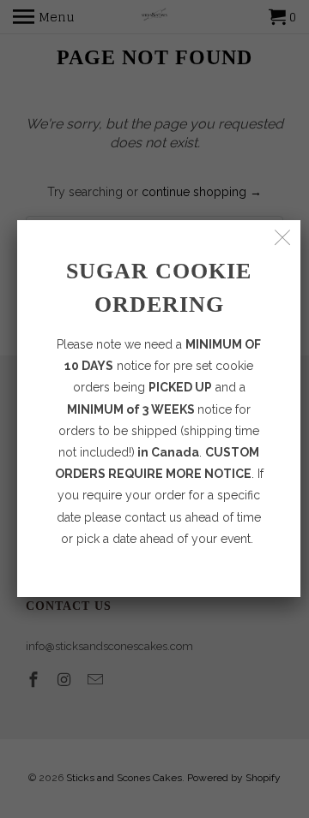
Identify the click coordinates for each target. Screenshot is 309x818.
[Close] (283, 238)
